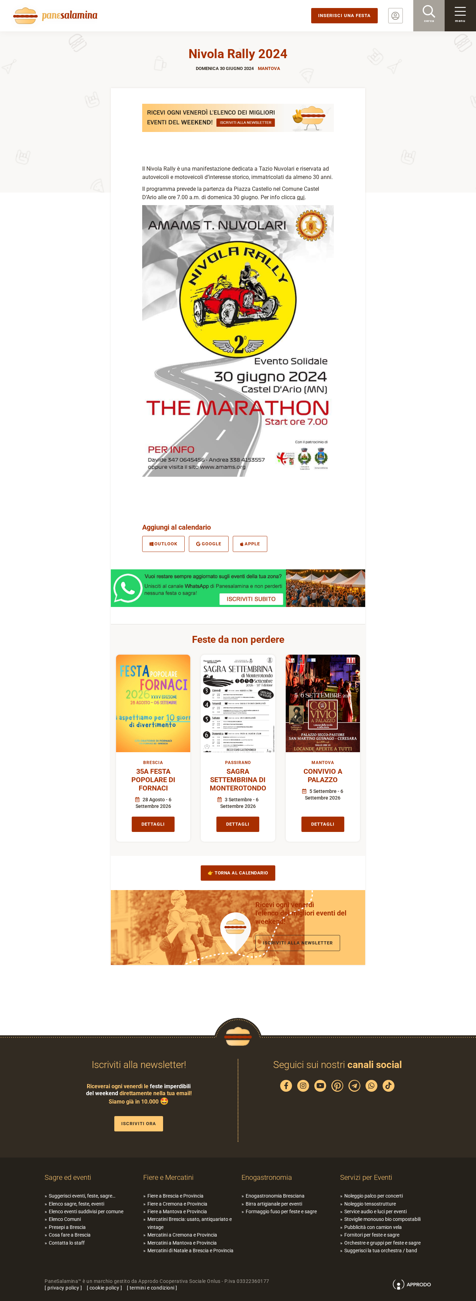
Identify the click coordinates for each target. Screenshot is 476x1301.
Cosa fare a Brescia (70, 1235)
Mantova (269, 68)
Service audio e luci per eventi (375, 1211)
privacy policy (63, 1288)
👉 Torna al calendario (238, 872)
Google (211, 543)
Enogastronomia (266, 1177)
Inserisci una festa (344, 15)
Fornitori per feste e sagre (371, 1235)
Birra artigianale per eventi (274, 1204)
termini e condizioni (152, 1288)
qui (301, 197)
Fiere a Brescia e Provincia (175, 1196)
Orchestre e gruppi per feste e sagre (382, 1243)
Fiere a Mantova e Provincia (177, 1211)
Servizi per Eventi (366, 1177)
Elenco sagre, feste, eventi (76, 1204)
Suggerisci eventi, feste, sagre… (82, 1196)
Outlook (165, 543)
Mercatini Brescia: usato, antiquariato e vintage (189, 1223)
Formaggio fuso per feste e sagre (281, 1211)
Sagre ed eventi (68, 1177)
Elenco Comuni (65, 1219)
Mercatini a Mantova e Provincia (182, 1243)
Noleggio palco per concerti (373, 1196)
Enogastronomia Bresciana (275, 1196)
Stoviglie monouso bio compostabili (382, 1219)
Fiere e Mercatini (168, 1177)
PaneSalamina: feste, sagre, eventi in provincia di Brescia (54, 15)
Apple (252, 543)
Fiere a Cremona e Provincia (177, 1204)
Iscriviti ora (138, 1123)
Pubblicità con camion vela (373, 1227)
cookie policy (105, 1288)
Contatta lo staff (67, 1243)
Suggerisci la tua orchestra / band (380, 1250)
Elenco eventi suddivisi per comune (86, 1211)
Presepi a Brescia (67, 1227)
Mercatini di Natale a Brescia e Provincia (190, 1250)
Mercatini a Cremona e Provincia (182, 1235)
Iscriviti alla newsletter (298, 942)
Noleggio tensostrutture (370, 1204)
